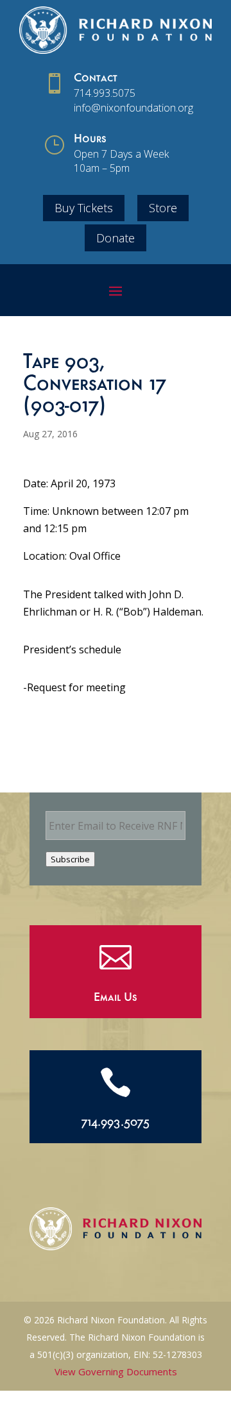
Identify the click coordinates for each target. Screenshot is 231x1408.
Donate (115, 238)
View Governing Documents (116, 1371)
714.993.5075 (104, 93)
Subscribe (70, 859)
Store (163, 207)
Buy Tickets (84, 207)
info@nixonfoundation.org (133, 108)
